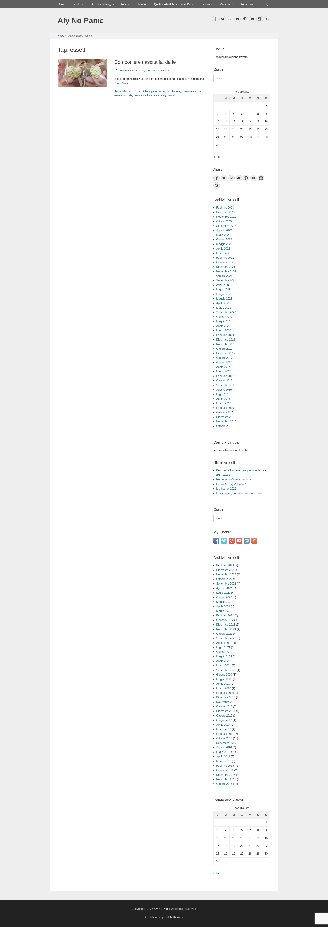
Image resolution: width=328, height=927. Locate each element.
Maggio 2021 (224, 298)
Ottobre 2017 (224, 357)
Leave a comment (160, 70)
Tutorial (141, 4)
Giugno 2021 (224, 294)
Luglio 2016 (223, 394)
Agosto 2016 (224, 389)
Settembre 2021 (226, 280)
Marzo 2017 (223, 371)
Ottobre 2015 (224, 426)
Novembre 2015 (226, 421)
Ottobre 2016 (224, 380)
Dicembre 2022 (225, 212)
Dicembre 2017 (225, 353)
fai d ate (127, 95)
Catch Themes (173, 917)
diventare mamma (191, 91)
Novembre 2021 (226, 271)
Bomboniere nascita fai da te (145, 62)
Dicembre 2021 (225, 266)
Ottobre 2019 (224, 348)
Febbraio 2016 (225, 407)
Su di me (78, 4)
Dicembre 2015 (225, 416)
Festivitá (207, 4)
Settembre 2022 (226, 225)
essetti (118, 95)
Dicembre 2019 (225, 339)
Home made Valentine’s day (233, 479)
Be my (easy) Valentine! (231, 484)
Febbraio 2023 (225, 207)
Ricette (125, 4)
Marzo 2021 (223, 307)
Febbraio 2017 (225, 376)
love (149, 95)
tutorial (171, 95)
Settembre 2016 (226, 385)
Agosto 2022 (224, 230)
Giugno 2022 (224, 239)
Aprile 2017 (223, 366)
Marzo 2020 (223, 330)
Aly (143, 70)
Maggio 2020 (224, 321)
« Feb (216, 156)
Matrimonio (226, 4)
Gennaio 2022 (224, 262)
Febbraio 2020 (225, 335)
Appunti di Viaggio (102, 4)
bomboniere (173, 91)
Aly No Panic (81, 20)
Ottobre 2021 (224, 275)
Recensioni (248, 4)
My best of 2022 (226, 488)
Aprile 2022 (223, 248)
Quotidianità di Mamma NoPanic (174, 4)
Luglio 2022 (223, 234)
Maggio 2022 (224, 244)
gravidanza (140, 95)
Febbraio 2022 (225, 257)
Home (61, 4)
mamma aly (159, 95)
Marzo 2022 (223, 253)
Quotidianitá (124, 91)
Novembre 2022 (226, 216)
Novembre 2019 (226, 344)
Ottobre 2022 (224, 221)
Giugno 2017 (224, 362)
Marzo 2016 (223, 403)
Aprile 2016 (223, 398)
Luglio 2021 (223, 289)
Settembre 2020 (226, 312)
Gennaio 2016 (224, 412)
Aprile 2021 (223, 303)
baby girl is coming (155, 91)
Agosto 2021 (224, 284)
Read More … (123, 83)
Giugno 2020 (224, 316)
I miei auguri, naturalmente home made (240, 493)
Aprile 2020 (223, 325)
